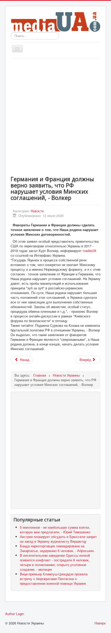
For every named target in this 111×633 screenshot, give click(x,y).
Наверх (100, 623)
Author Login (14, 613)
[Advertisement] (55, 117)
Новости (37, 210)
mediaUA (89, 250)
